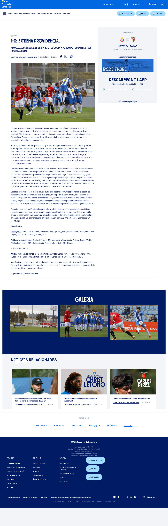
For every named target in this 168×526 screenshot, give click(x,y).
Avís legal (44, 497)
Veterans (64, 482)
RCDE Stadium (57, 14)
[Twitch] (138, 4)
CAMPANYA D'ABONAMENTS (15, 14)
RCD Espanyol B (13, 475)
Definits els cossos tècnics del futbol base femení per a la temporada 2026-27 (33, 400)
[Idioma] (162, 4)
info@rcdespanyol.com (84, 451)
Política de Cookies (13, 497)
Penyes (63, 478)
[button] (126, 13)
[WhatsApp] (144, 4)
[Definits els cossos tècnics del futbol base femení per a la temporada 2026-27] (35, 392)
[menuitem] (153, 3)
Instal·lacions (39, 464)
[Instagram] (133, 4)
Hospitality (26, 14)
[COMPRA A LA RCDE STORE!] (127, 65)
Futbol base (12, 483)
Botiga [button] (94, 469)
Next (23, 323)
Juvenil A (11, 479)
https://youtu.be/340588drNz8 (24, 273)
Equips (33, 14)
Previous (16, 323)
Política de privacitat (30, 497)
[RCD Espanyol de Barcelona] (8, 3)
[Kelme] (106, 4)
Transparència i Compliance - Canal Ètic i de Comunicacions (71, 497)
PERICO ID (49, 14)
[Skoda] (76, 425)
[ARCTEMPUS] (41, 425)
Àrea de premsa (39, 479)
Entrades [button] (95, 477)
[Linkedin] (136, 4)
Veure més (151, 497)
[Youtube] (125, 4)
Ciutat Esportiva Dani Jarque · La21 (24, 57)
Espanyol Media (41, 14)
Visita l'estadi (66, 14)
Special (10, 487)
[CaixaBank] (112, 425)
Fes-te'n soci (65, 464)
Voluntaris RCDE (67, 474)
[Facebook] (127, 4)
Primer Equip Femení (15, 471)
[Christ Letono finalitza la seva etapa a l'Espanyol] (84, 392)
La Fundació (38, 475)
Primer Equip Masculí (16, 467)
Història (36, 467)
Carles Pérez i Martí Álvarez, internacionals (131, 399)
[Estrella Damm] (94, 425)
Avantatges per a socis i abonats (70, 469)
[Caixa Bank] (112, 4)
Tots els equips (13, 464)
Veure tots (128, 425)
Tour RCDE (37, 471)
